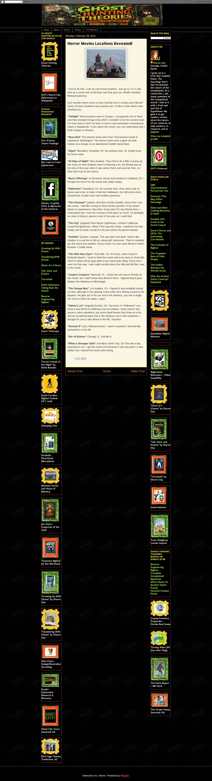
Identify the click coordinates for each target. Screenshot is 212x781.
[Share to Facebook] (83, 358)
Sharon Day (159, 62)
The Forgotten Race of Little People (158, 256)
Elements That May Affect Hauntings (158, 199)
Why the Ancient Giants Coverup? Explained (160, 279)
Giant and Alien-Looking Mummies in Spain (160, 210)
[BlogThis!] (78, 358)
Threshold (46, 279)
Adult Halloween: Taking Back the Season (50, 287)
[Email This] (76, 358)
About (56, 30)
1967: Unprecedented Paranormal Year (160, 187)
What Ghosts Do (159, 581)
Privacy (78, 30)
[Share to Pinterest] (85, 358)
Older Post (138, 371)
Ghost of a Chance (51, 265)
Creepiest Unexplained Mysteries (157, 576)
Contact (67, 30)
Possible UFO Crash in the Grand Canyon (158, 222)
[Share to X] (80, 358)
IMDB (133, 89)
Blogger (125, 775)
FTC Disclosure (92, 30)
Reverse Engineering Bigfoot (47, 299)
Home (46, 30)
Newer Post (75, 371)
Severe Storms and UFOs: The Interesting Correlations (161, 235)
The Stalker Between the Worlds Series (158, 267)
